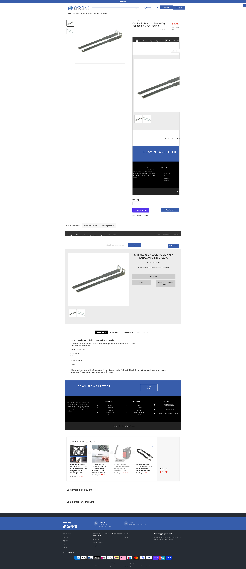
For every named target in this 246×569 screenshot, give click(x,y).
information (67, 534)
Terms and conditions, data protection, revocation (107, 535)
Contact (166, 180)
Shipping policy (127, 566)
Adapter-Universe (119, 563)
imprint (126, 534)
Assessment (143, 332)
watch (141, 283)
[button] (244, 5)
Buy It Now (153, 276)
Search (65, 544)
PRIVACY (139, 410)
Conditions (96, 539)
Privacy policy (107, 566)
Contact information (137, 566)
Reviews (166, 176)
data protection (98, 542)
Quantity (135, 200)
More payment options (140, 215)
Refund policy (98, 566)
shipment (65, 540)
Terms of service (117, 566)
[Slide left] (76, 41)
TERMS (158, 235)
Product (168, 138)
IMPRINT (139, 415)
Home (166, 171)
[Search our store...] (136, 9)
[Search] (134, 245)
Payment (115, 332)
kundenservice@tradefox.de (137, 524)
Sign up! (149, 387)
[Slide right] (124, 41)
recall (94, 546)
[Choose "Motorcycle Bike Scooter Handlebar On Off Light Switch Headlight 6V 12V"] (130, 447)
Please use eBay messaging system (152, 41)
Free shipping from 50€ (163, 534)
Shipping (128, 332)
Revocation (166, 235)
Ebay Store (174, 246)
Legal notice (148, 566)
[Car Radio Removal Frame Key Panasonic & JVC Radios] (70, 23)
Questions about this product (165, 283)
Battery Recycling (139, 412)
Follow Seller (168, 178)
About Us (167, 173)
